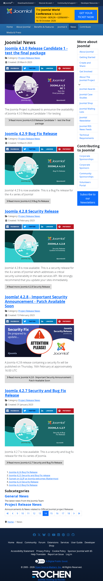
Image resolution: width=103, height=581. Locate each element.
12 (34, 513)
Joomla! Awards (87, 88)
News (73, 26)
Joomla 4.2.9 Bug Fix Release (31, 133)
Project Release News (29, 57)
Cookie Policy (59, 551)
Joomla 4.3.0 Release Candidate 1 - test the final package (36, 50)
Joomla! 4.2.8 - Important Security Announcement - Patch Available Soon (36, 301)
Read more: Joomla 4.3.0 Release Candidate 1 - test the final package (40, 122)
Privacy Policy (43, 551)
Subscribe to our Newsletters (87, 198)
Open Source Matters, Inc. (48, 567)
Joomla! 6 (62, 26)
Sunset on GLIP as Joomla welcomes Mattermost (33, 478)
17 (63, 513)
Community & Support (67, 3)
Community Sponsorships (86, 175)
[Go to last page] (79, 513)
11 (28, 513)
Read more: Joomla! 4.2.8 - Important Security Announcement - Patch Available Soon (40, 379)
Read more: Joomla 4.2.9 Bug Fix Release (28, 201)
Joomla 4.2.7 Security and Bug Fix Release (35, 393)
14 (45, 513)
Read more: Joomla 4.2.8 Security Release (29, 286)
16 (57, 513)
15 (51, 513)
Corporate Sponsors (85, 166)
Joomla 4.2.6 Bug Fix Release (23, 472)
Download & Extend (26, 3)
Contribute (85, 26)
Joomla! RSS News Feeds (86, 128)
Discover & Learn (46, 3)
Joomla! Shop (86, 103)
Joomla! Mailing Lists (87, 110)
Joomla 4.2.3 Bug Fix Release (23, 485)
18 (68, 513)
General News (17, 496)
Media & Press (14, 32)
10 (22, 513)
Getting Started (87, 57)
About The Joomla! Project (87, 79)
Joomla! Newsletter (85, 119)
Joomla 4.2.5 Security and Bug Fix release (29, 475)
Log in (69, 554)
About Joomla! (23, 26)
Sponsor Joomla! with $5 (80, 551)
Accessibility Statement (22, 551)
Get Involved (86, 71)
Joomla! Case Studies (86, 96)
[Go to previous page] (12, 513)
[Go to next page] (73, 513)
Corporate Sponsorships (86, 158)
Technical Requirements (87, 136)
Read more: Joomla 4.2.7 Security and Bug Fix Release (35, 462)
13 (40, 513)
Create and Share (85, 64)
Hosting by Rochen (51, 579)
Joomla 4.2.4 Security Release (23, 481)
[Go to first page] (7, 513)
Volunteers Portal (85, 184)
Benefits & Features (44, 26)
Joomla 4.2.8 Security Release (32, 211)
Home (10, 26)
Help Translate (38, 554)
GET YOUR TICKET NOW (86, 15)
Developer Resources (89, 3)
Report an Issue (56, 554)
